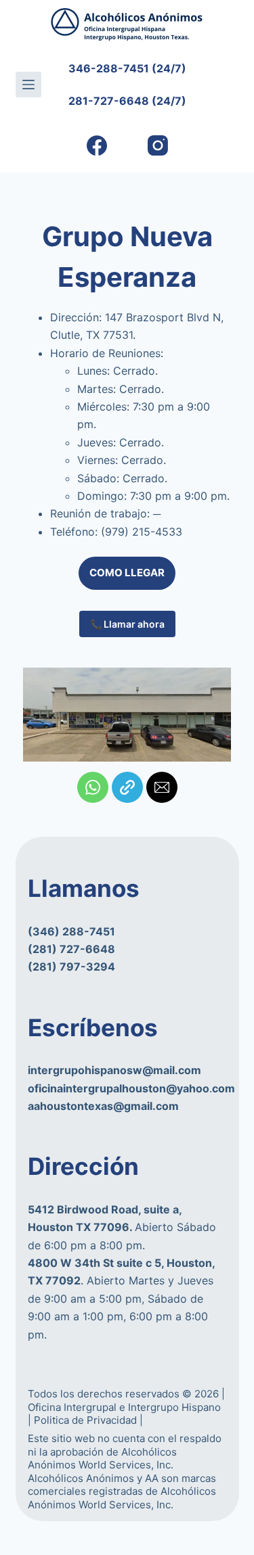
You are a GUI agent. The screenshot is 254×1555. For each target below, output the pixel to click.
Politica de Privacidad (87, 1420)
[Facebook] (96, 145)
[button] (92, 787)
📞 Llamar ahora (127, 624)
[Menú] (28, 84)
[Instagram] (157, 145)
